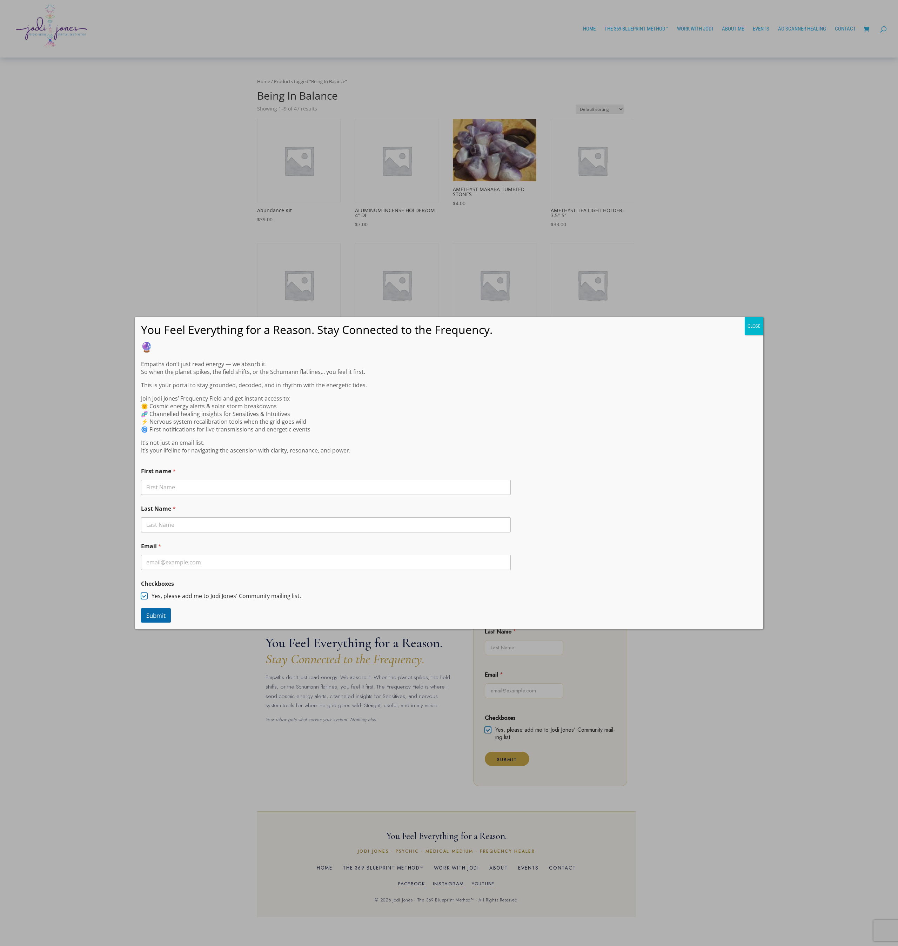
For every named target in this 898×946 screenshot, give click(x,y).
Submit (156, 615)
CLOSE (754, 326)
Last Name (158, 508)
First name (158, 471)
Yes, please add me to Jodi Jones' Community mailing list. (226, 596)
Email (151, 546)
